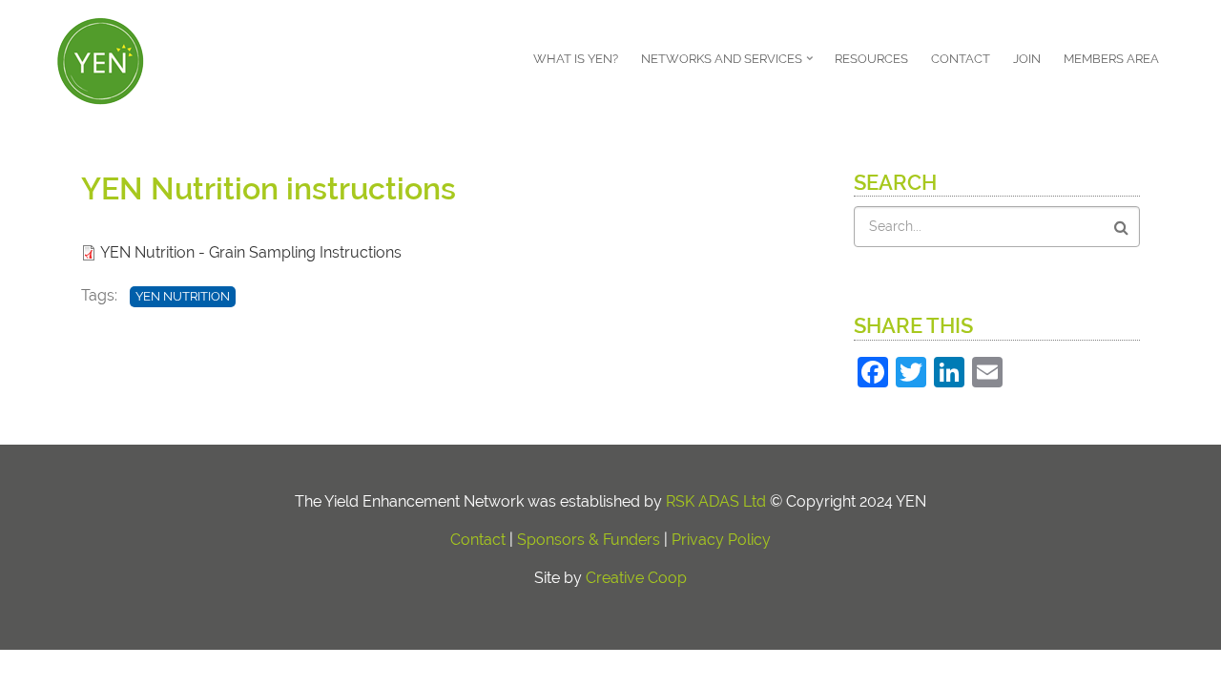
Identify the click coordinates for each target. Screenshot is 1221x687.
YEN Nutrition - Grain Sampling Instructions (251, 252)
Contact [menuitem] (960, 59)
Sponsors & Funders (588, 540)
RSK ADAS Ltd (716, 501)
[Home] (100, 59)
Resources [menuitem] (871, 59)
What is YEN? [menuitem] (575, 59)
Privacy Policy (721, 540)
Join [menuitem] (1027, 59)
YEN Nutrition (182, 296)
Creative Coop (636, 578)
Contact (478, 540)
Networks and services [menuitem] (729, 65)
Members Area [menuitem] (1111, 59)
